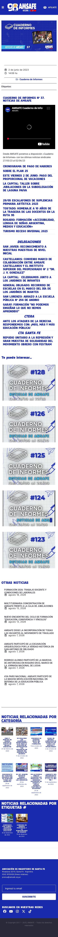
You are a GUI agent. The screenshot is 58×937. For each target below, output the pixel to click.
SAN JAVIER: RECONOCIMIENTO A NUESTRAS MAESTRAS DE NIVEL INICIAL (24, 250)
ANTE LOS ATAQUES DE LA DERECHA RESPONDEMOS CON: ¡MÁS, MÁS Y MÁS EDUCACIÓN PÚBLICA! (29, 324)
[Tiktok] (30, 911)
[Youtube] (11, 911)
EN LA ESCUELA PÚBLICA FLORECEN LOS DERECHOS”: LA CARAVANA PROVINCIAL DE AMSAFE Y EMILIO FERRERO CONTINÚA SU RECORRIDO (36, 781)
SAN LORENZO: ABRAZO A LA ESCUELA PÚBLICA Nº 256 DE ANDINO (28, 298)
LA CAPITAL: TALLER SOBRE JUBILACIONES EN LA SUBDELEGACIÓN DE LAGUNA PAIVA (28, 187)
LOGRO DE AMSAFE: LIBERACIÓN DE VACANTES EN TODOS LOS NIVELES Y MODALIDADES (50, 742)
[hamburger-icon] (3, 7)
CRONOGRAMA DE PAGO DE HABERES (27, 166)
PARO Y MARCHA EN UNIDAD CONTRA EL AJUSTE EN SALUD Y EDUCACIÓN (7, 742)
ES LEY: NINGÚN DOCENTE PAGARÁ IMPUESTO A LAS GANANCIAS (22, 777)
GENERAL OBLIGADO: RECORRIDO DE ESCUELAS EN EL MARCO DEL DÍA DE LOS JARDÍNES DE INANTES (27, 288)
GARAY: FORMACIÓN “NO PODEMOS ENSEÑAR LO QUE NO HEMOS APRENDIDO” (26, 308)
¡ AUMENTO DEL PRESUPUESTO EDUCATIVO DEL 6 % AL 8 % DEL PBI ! (50, 777)
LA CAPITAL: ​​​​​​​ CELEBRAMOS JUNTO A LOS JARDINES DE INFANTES (27, 278)
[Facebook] (4, 911)
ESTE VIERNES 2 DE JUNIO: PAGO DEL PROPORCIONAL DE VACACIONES (27, 177)
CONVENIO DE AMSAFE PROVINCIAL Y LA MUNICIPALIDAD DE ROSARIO (21, 828)
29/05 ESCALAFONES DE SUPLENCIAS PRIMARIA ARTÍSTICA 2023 (27, 202)
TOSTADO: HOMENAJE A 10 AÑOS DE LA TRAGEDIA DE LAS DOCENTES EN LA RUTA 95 (29, 211)
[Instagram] (17, 911)
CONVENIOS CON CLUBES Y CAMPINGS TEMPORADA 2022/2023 (7, 828)
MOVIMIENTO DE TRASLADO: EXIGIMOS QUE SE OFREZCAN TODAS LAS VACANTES (7, 777)
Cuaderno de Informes (31, 79)
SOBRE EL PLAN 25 (15, 171)
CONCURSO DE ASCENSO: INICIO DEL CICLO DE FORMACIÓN (36, 741)
